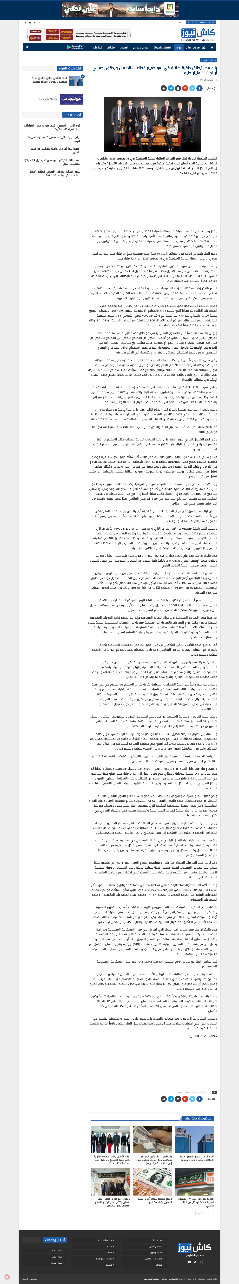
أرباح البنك (206, 1092)
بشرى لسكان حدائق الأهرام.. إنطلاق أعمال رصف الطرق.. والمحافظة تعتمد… (54, 173)
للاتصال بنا (173, 1279)
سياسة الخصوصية (151, 1279)
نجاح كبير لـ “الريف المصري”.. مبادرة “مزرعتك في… (53, 138)
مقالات (111, 47)
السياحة (109, 1265)
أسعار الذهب (57, 1257)
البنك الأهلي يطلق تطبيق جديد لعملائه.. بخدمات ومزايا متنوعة (49, 79)
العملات (124, 47)
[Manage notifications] (7, 1276)
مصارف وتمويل (208, 60)
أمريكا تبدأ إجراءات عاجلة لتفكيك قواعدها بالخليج (55, 150)
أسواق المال (193, 47)
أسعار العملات (56, 1263)
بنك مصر (188, 1092)
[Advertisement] (152, 201)
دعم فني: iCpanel (29, 1279)
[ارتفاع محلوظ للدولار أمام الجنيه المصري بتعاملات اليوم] (152, 1182)
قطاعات (97, 47)
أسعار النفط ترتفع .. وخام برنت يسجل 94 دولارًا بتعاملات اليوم (52, 162)
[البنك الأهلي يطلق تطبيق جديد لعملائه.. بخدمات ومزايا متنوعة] (194, 1139)
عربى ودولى (140, 47)
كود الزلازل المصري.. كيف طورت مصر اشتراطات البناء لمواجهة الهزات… (52, 127)
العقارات (159, 1265)
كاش (180, 1092)
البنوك (197, 1092)
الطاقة (109, 1246)
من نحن (164, 1279)
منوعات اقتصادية (105, 1240)
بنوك (179, 47)
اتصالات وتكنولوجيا (104, 1259)
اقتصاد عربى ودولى (153, 1259)
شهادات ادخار (56, 1250)
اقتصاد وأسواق (162, 47)
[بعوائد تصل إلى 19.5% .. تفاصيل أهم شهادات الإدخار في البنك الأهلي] (194, 1182)
